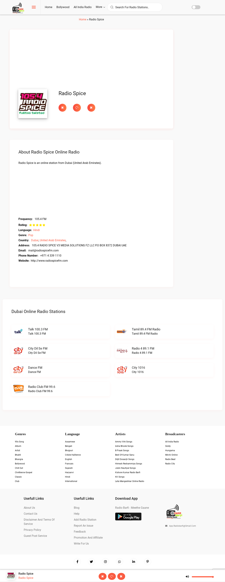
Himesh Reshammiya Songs (128, 463)
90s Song (19, 441)
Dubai (34, 240)
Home (48, 7)
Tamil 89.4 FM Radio (146, 329)
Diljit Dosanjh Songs (124, 459)
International (71, 481)
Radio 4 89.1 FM (143, 348)
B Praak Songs (122, 450)
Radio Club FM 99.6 (41, 387)
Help (76, 513)
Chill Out (19, 468)
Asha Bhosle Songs (124, 446)
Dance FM (35, 367)
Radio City (170, 463)
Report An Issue (83, 525)
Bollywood (62, 7)
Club (17, 481)
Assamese (70, 441)
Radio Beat (170, 459)
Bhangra (19, 459)
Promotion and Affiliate (88, 537)
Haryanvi (69, 472)
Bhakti (18, 455)
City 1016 (138, 367)
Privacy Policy (32, 530)
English (68, 459)
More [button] (99, 7)
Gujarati (69, 468)
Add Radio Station (85, 519)
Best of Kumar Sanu (124, 455)
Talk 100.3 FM (38, 329)
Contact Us (30, 513)
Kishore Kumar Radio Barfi (127, 472)
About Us (29, 507)
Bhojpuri (69, 450)
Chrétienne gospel (23, 472)
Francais (69, 463)
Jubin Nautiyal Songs (125, 468)
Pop (30, 235)
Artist (17, 450)
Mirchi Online (171, 455)
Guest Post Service (35, 536)
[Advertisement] (91, 60)
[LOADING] (78, 108)
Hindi (36, 230)
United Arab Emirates (53, 240)
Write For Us (81, 543)
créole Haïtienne (73, 455)
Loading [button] (77, 108)
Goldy (168, 446)
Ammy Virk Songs (123, 441)
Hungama (170, 450)
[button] (34, 7)
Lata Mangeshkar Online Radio (129, 481)
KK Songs (119, 477)
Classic (18, 477)
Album (18, 446)
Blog (76, 507)
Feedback (80, 531)
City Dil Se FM (37, 348)
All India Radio (83, 7)
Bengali (68, 446)
